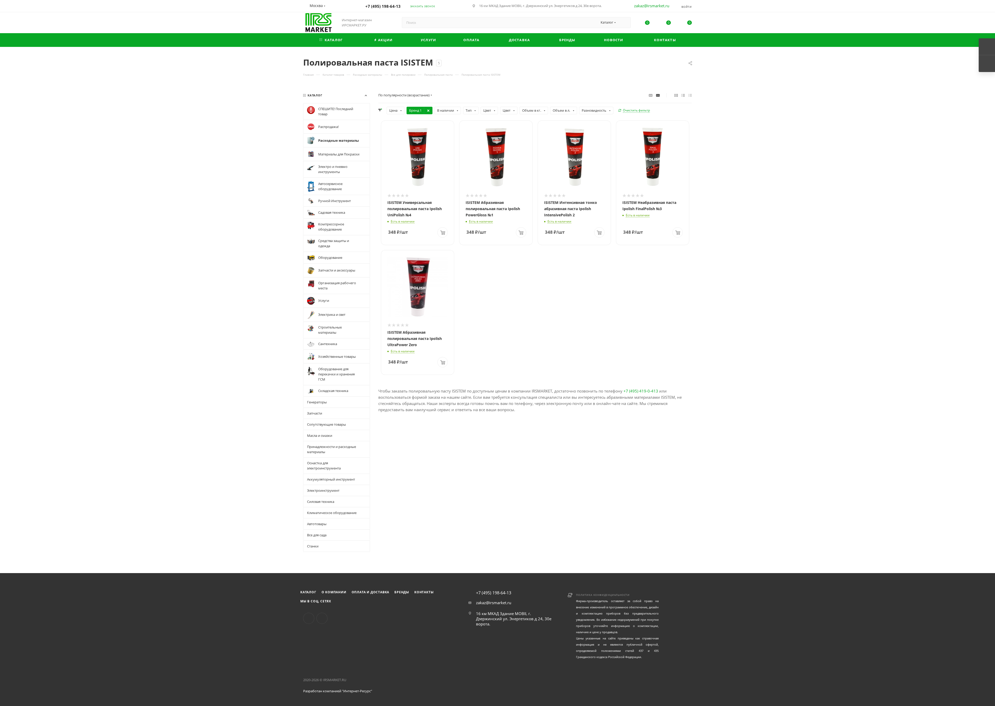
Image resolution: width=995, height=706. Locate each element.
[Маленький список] (650, 95)
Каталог (308, 592)
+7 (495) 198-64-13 (383, 6)
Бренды (401, 592)
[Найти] (624, 22)
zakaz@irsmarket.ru (651, 5)
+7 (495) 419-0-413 (640, 391)
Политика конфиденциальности (603, 595)
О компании (334, 592)
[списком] (683, 95)
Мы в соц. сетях (315, 601)
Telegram (322, 618)
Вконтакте (308, 618)
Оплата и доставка (370, 592)
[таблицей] (690, 95)
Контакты (423, 592)
